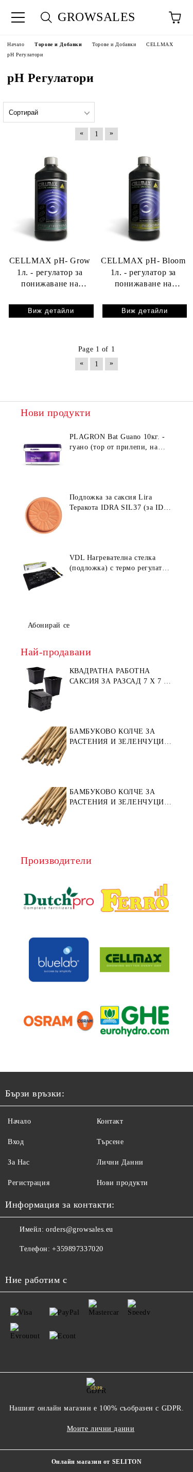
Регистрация (28, 1183)
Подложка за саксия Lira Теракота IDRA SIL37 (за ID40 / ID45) (120, 503)
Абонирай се (49, 625)
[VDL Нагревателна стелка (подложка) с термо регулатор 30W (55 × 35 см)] (43, 576)
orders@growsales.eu (79, 1229)
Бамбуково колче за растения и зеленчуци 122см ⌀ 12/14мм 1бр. (116, 797)
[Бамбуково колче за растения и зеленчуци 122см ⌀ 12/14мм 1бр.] (43, 810)
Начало (19, 1121)
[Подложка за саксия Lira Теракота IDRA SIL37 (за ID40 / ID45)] (43, 515)
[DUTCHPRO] (59, 899)
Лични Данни (120, 1162)
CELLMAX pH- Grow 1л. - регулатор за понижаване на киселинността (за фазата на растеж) (50, 273)
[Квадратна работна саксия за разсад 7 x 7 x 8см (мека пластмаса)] (43, 689)
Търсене (110, 1142)
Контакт (110, 1121)
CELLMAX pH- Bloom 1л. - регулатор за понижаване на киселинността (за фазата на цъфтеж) (143, 273)
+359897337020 (77, 1249)
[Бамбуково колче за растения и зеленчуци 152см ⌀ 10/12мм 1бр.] (43, 750)
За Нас (18, 1162)
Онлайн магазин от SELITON (96, 1461)
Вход (16, 1142)
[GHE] (135, 1022)
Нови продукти (122, 1183)
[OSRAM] (59, 1022)
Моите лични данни (101, 1429)
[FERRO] (135, 899)
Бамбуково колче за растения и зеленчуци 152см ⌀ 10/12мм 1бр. (116, 737)
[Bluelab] (59, 961)
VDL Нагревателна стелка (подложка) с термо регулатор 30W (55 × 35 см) (119, 563)
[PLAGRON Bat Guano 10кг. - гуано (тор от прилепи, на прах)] (43, 455)
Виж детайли (51, 311)
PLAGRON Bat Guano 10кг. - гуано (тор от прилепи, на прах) (117, 442)
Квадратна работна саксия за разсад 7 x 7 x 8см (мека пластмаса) (119, 677)
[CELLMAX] (135, 961)
